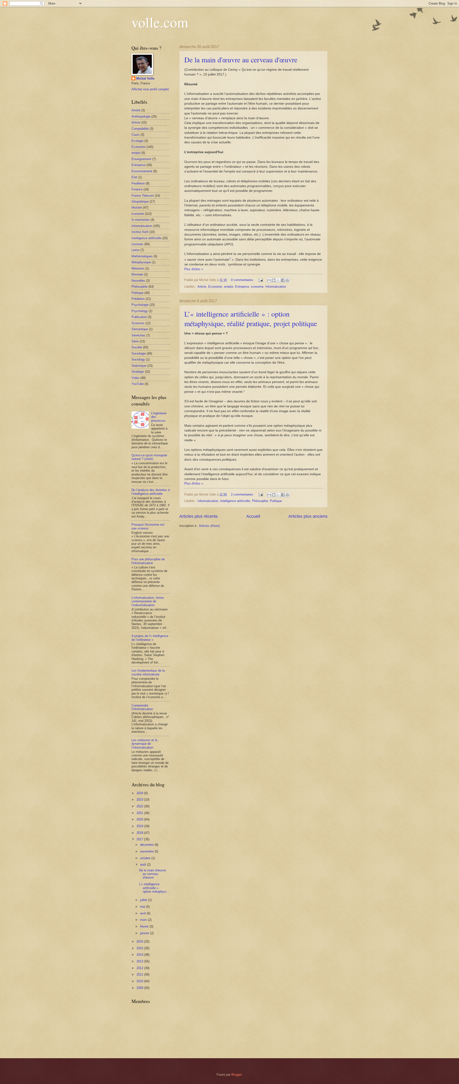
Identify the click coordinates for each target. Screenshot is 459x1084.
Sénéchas (138, 335)
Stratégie (137, 371)
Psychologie (139, 305)
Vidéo (135, 378)
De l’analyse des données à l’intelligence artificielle (150, 491)
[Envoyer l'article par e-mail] (260, 280)
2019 (140, 826)
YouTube (137, 384)
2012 (140, 968)
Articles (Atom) (209, 526)
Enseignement (141, 159)
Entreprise (242, 286)
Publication (139, 317)
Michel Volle (145, 78)
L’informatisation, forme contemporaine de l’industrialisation (147, 601)
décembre (147, 845)
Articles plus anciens (308, 516)
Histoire (136, 207)
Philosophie (260, 501)
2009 (140, 988)
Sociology (138, 359)
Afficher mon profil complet (150, 89)
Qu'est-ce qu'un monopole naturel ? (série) (149, 457)
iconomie (257, 286)
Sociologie (138, 353)
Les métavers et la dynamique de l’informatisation (144, 743)
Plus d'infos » (193, 269)
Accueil (253, 516)
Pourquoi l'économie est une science (147, 526)
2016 (140, 941)
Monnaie (137, 274)
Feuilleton (138, 183)
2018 (140, 833)
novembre (147, 851)
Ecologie (137, 141)
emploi (228, 286)
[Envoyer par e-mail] (269, 280)
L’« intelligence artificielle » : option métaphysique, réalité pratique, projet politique (250, 318)
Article (201, 286)
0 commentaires (242, 280)
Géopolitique (140, 201)
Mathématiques (142, 256)
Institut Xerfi (139, 232)
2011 (140, 974)
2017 (140, 839)
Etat (134, 177)
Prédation (138, 299)
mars (144, 920)
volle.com (159, 22)
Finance (136, 189)
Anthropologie (140, 116)
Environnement (141, 171)
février (145, 926)
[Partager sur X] (278, 280)
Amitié (135, 110)
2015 (140, 948)
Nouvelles (138, 280)
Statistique (138, 365)
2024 (140, 793)
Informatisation (275, 286)
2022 (140, 806)
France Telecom (142, 195)
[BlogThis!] (273, 280)
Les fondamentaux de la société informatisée (148, 672)
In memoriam (140, 219)
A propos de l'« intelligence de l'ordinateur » (149, 637)
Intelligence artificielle (235, 501)
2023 (140, 799)
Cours (135, 134)
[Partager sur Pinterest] (287, 280)
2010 (140, 981)
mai (143, 906)
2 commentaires (242, 494)
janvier (145, 933)
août (143, 864)
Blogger (236, 1074)
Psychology (139, 311)
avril (143, 913)
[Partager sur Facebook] (282, 280)
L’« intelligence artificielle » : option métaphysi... (154, 887)
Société (136, 347)
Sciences (137, 323)
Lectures (137, 244)
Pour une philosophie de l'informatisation (148, 561)
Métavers (137, 268)
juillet (144, 900)
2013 (140, 961)
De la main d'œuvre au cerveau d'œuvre (240, 59)
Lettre (135, 250)
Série (135, 341)
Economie (215, 286)
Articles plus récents (198, 516)
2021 (140, 813)
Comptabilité (140, 128)
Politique (276, 501)
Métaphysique (141, 262)
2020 (140, 819)
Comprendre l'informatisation (142, 707)
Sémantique (139, 329)
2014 (140, 954)
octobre (145, 858)
